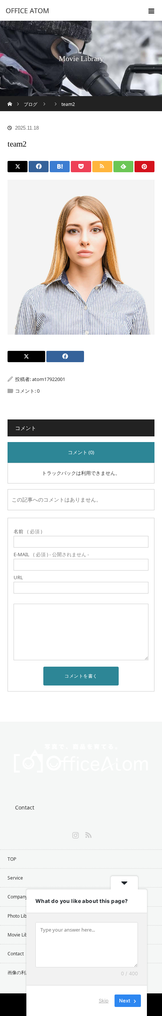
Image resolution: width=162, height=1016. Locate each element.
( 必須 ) (28, 531)
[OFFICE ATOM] (70, 10)
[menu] (151, 10)
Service (15, 878)
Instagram (74, 833)
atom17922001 (48, 379)
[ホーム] (10, 99)
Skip (104, 1001)
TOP (12, 859)
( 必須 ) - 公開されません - (51, 554)
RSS (87, 833)
